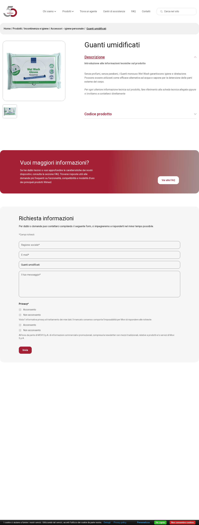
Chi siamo (48, 11)
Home (7, 28)
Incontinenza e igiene (36, 28)
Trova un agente (88, 11)
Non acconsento (32, 314)
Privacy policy (120, 522)
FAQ (133, 11)
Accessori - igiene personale (67, 28)
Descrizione (94, 57)
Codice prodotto (98, 114)
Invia (25, 350)
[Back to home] (10, 11)
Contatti (146, 11)
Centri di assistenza (114, 11)
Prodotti (66, 11)
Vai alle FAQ (168, 180)
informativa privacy (35, 319)
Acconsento (29, 309)
